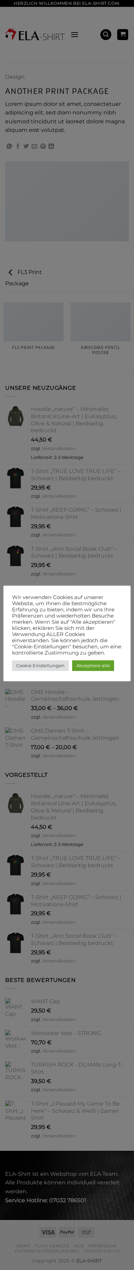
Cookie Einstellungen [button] (40, 665)
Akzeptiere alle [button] (93, 665)
